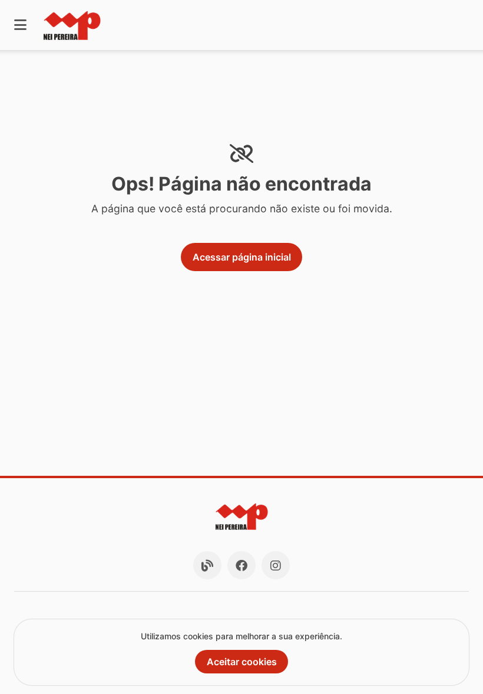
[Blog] (207, 565)
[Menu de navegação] (20, 25)
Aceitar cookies (242, 662)
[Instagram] (276, 565)
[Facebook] (241, 565)
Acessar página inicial (242, 257)
